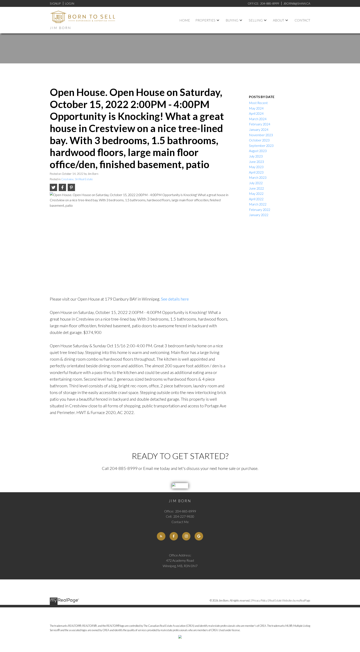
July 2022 (256, 183)
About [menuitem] (278, 20)
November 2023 (261, 135)
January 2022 (258, 215)
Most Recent (258, 103)
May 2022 (256, 193)
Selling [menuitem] (256, 20)
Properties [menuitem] (205, 20)
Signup (55, 3)
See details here (175, 298)
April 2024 (256, 113)
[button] (161, 536)
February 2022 (259, 209)
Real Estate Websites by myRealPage (289, 600)
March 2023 (257, 177)
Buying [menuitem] (232, 20)
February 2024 (259, 124)
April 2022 (256, 199)
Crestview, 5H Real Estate (77, 179)
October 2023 (259, 140)
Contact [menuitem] (302, 20)
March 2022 (257, 204)
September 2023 (261, 145)
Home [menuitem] (184, 20)
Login (69, 3)
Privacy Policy (259, 600)
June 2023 (256, 162)
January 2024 (258, 129)
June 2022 (256, 188)
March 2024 (257, 119)
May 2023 (256, 167)
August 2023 (258, 151)
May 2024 (256, 108)
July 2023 (256, 156)
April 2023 (256, 172)
